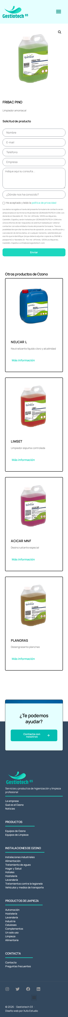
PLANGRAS (19, 640)
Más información (23, 360)
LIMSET (16, 441)
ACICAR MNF (21, 541)
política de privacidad (44, 202)
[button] (59, 11)
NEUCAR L (19, 342)
